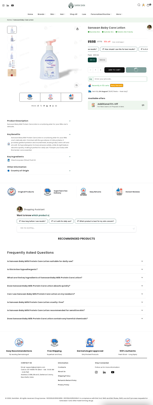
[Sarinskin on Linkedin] (8, 5)
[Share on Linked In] (47, 106)
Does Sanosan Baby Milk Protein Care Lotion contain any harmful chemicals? (47, 318)
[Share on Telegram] (50, 106)
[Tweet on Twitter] (41, 106)
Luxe (84, 14)
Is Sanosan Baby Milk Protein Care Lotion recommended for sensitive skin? (46, 310)
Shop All (73, 14)
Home (30, 14)
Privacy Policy (63, 385)
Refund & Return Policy (67, 380)
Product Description (17, 120)
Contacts (62, 367)
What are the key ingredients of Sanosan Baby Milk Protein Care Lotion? (44, 277)
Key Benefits (13, 134)
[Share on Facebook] (38, 106)
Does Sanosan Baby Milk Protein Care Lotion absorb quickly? (38, 285)
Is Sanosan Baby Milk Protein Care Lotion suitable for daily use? (40, 261)
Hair (62, 14)
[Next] (66, 58)
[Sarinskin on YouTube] (12, 5)
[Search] (139, 5)
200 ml (92, 60)
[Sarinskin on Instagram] (3, 5)
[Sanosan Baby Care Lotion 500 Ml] (12, 47)
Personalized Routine (100, 14)
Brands (41, 14)
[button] (148, 5)
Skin (52, 14)
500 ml (102, 60)
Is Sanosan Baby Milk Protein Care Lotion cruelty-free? (35, 302)
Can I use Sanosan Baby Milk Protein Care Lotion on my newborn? (41, 294)
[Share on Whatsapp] (53, 106)
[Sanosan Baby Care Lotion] (12, 29)
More (118, 14)
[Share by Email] (56, 106)
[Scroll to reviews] (118, 36)
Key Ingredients (15, 156)
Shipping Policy (64, 376)
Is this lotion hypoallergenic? (22, 269)
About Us (61, 371)
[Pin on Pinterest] (44, 106)
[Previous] (34, 58)
